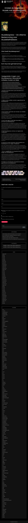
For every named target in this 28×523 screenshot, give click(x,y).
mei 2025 (3, 273)
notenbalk (3, 432)
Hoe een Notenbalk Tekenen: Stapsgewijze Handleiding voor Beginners (11, 235)
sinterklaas (3, 475)
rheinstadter (3, 170)
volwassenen (4, 510)
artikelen (8, 171)
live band (3, 401)
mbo (3, 405)
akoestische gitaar (4, 313)
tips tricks (16, 174)
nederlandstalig (4, 427)
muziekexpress (17, 170)
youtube (3, 515)
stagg (3, 488)
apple (3, 317)
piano (3, 445)
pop (2, 448)
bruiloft (3, 330)
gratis (18, 171)
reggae (3, 461)
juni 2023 (3, 303)
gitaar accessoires (4, 352)
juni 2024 (3, 287)
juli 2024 (3, 286)
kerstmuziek (4, 383)
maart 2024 (3, 291)
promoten (6, 174)
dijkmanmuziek (4, 335)
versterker (3, 506)
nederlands (3, 426)
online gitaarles (4, 436)
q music (3, 453)
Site (1, 206)
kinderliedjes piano (4, 391)
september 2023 (4, 299)
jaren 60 (3, 374)
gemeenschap (15, 171)
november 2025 (4, 265)
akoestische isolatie (4, 314)
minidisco (3, 410)
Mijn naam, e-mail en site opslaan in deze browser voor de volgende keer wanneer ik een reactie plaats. (13, 210)
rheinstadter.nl (9, 1)
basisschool (3, 322)
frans (3, 343)
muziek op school (4, 419)
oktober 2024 (4, 282)
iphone (3, 369)
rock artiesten (4, 467)
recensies (13, 174)
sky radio (3, 478)
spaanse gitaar (4, 484)
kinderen (3, 388)
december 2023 (4, 295)
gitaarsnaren (4, 357)
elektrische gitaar (4, 340)
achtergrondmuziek (5, 312)
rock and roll (4, 466)
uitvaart (3, 501)
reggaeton (3, 462)
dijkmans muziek (4, 336)
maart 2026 (3, 260)
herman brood (4, 365)
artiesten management (5, 321)
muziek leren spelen (5, 418)
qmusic (3, 454)
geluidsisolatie (4, 348)
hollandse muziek (4, 366)
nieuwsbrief (3, 174)
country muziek (4, 331)
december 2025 (4, 264)
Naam (2, 199)
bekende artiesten (4, 326)
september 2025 (4, 268)
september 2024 (4, 283)
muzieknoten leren (4, 423)
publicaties (10, 174)
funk (3, 347)
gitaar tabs (3, 356)
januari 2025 (4, 278)
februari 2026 (4, 261)
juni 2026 (3, 256)
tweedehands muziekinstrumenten (6, 500)
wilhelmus (3, 513)
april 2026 (3, 259)
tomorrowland (4, 492)
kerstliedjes (3, 382)
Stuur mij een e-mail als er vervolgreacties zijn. (7, 216)
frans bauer (3, 344)
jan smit (3, 371)
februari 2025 (4, 277)
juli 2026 (3, 255)
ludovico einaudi (4, 404)
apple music (3, 318)
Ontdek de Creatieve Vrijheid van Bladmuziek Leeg (13, 245)
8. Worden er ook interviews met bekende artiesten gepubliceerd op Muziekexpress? (13, 88)
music (3, 413)
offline (3, 435)
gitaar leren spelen (4, 353)
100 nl (3, 309)
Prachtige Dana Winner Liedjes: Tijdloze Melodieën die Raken (10, 237)
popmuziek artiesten (5, 452)
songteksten (4, 479)
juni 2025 (3, 272)
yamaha (3, 514)
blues (3, 327)
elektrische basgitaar (5, 339)
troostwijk (3, 496)
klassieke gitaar (4, 395)
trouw (3, 497)
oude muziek (4, 444)
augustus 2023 (4, 300)
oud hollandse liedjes (5, 443)
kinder (3, 387)
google (3, 361)
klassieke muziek (4, 396)
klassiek (3, 392)
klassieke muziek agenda (5, 397)
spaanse (3, 483)
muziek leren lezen (4, 417)
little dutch (3, 400)
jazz (2, 379)
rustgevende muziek (5, 470)
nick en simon (4, 431)
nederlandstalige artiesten (5, 430)
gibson (3, 349)
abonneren (4, 171)
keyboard (3, 384)
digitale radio (4, 334)
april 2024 (3, 290)
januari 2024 (4, 294)
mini (3, 409)
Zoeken (3, 225)
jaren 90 (3, 378)
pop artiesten (4, 449)
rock (3, 465)
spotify (3, 487)
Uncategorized (4, 502)
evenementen (11, 171)
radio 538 (3, 457)
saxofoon (3, 471)
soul (2, 480)
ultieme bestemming (21, 174)
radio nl (3, 458)
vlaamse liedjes (4, 509)
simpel (3, 474)
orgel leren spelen (4, 440)
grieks (3, 362)
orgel (3, 439)
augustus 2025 (4, 269)
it (2, 370)
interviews (21, 171)
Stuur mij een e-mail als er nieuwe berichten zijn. (7, 219)
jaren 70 (3, 375)
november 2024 (4, 281)
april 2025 (3, 274)
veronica (3, 505)
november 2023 (4, 296)
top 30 (3, 493)
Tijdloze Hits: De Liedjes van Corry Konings (7, 236)
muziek (3, 414)
